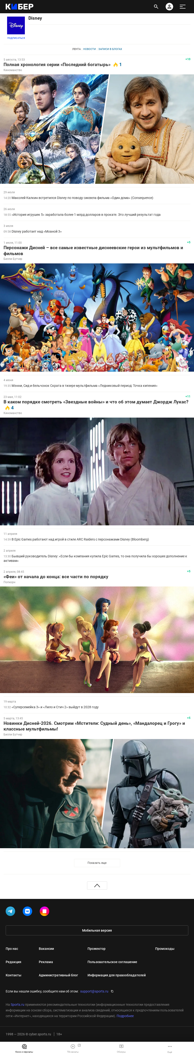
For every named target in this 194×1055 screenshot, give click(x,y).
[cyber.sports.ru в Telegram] (11, 912)
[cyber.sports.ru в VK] (28, 912)
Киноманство (13, 70)
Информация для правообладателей (117, 975)
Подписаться (16, 38)
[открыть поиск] (156, 6)
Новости (89, 49)
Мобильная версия (97, 930)
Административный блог (58, 975)
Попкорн (9, 582)
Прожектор (97, 949)
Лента (76, 49)
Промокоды (164, 949)
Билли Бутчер (13, 259)
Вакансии (46, 949)
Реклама (46, 962)
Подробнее (125, 1016)
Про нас (12, 949)
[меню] (182, 6)
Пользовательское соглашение (112, 962)
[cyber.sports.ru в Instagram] (45, 912)
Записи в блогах (110, 49)
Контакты (13, 975)
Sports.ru (17, 1004)
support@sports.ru (94, 991)
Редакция (13, 962)
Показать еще (97, 863)
